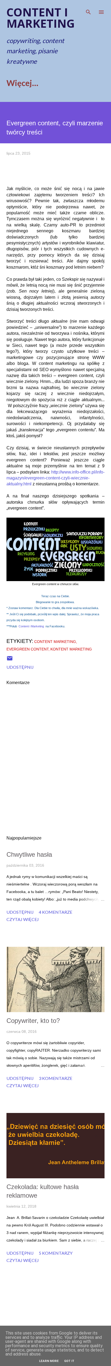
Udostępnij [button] (20, 667)
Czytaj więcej (22, 919)
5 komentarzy (55, 1252)
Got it (69, 1361)
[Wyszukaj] (88, 9)
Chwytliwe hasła (29, 854)
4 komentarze (55, 912)
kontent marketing (71, 649)
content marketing (55, 641)
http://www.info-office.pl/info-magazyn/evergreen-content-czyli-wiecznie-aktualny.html (55, 478)
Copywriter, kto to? (33, 1020)
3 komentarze (55, 1078)
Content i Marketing (31, 626)
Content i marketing (40, 17)
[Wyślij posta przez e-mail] (9, 659)
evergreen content (27, 649)
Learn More (49, 1361)
